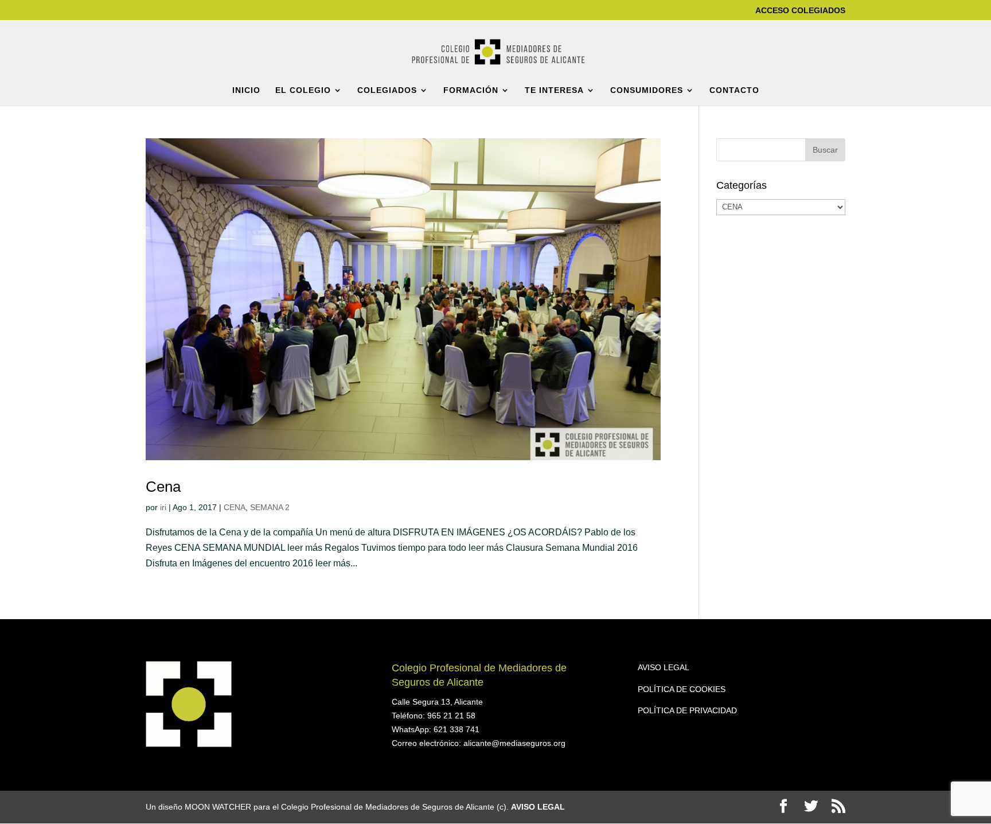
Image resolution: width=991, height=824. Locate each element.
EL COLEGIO (303, 90)
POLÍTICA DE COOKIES (681, 689)
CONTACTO (734, 90)
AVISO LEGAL (663, 667)
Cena (163, 486)
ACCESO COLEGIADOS (800, 10)
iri (163, 507)
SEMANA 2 (270, 507)
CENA (234, 507)
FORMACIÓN (470, 90)
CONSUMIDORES (646, 90)
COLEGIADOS (387, 90)
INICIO (246, 90)
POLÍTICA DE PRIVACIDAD (687, 710)
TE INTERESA (554, 90)
